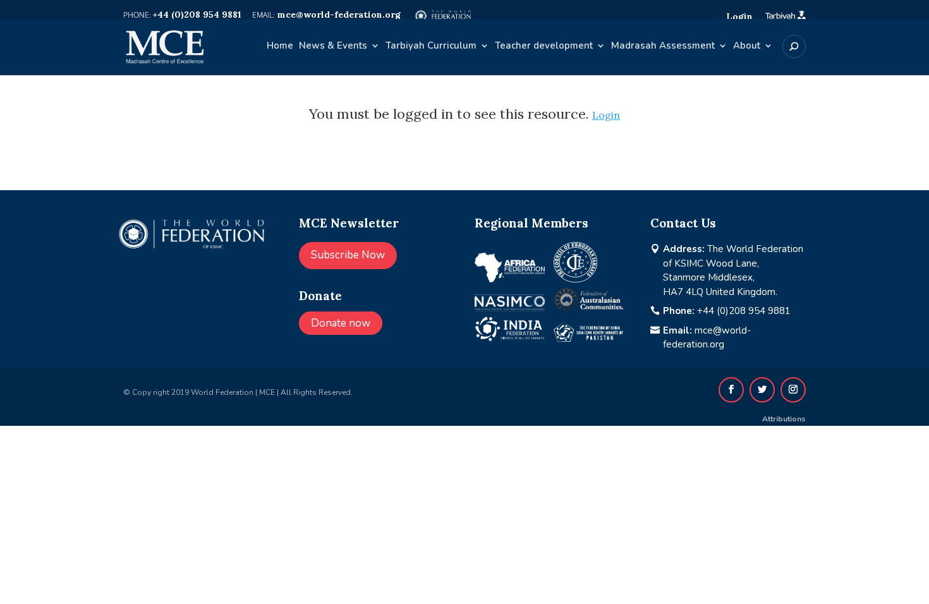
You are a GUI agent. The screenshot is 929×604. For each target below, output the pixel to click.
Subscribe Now (348, 255)
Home (280, 46)
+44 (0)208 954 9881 (744, 311)
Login (606, 115)
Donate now (340, 323)
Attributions (784, 419)
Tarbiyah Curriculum (431, 46)
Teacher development (544, 46)
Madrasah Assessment (663, 46)
